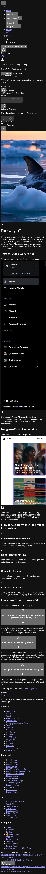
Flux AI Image (12, 776)
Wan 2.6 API (11, 815)
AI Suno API (11, 818)
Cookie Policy (12, 843)
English (4, 855)
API (7, 32)
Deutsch (6, 857)
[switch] (16, 76)
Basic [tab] (4, 46)
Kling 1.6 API (12, 813)
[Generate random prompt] (3, 106)
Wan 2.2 (9, 725)
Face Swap (10, 746)
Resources (10, 830)
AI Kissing (10, 732)
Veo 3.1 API (11, 809)
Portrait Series (11, 792)
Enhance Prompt (7, 109)
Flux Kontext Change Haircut (18, 771)
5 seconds (10, 91)
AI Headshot (11, 787)
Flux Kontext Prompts (15, 774)
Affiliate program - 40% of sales (19, 848)
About (8, 827)
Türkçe (29, 860)
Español (10, 855)
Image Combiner (13, 785)
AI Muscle (10, 739)
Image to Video (12, 718)
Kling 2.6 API (12, 811)
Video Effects (12, 19)
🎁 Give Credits (12, 834)
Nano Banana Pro (13, 760)
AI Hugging (11, 736)
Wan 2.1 (9, 727)
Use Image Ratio (8, 76)
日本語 (37, 855)
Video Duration (7, 87)
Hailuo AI (10, 730)
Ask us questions (31, 688)
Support (9, 837)
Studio (8, 10)
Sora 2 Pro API (12, 806)
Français (17, 855)
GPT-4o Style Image (14, 780)
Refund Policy (12, 846)
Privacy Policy (12, 839)
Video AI (10, 15)
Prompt (4, 95)
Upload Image (7, 53)
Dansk (9, 860)
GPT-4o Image (12, 778)
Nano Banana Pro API (15, 802)
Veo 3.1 (9, 714)
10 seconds (13, 93)
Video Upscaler (12, 748)
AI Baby (9, 741)
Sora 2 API (10, 804)
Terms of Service (13, 841)
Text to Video (11, 721)
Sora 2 (8, 716)
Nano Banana (11, 762)
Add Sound (10, 750)
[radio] (3, 90)
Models (9, 36)
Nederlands (16, 860)
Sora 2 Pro (10, 711)
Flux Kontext (11, 767)
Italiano (31, 855)
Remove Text (11, 790)
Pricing (9, 29)
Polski (23, 860)
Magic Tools (11, 27)
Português (24, 855)
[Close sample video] (3, 128)
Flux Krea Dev (12, 764)
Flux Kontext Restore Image (17, 769)
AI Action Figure (13, 783)
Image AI (10, 23)
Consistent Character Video (17, 723)
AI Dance (10, 734)
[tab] (10, 46)
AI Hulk (9, 743)
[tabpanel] (23, 86)
